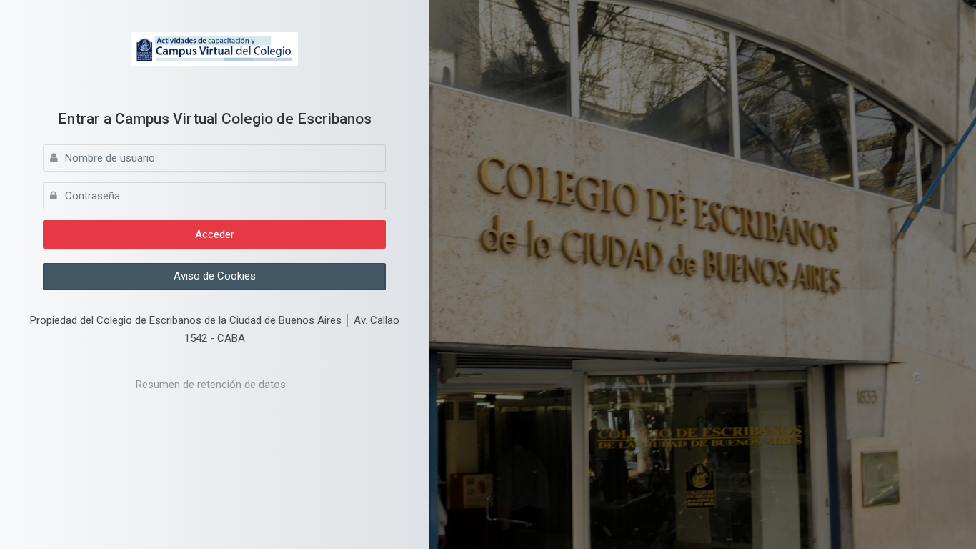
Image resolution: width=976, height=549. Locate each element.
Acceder (214, 234)
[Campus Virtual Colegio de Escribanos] (215, 49)
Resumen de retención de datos (211, 384)
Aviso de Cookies (215, 275)
